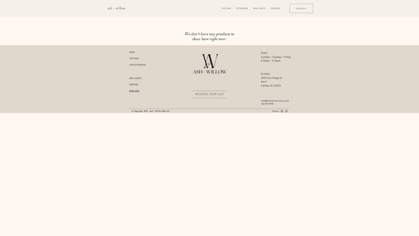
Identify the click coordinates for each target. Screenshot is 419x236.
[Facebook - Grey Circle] (282, 111)
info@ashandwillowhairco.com (275, 101)
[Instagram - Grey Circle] (286, 111)
